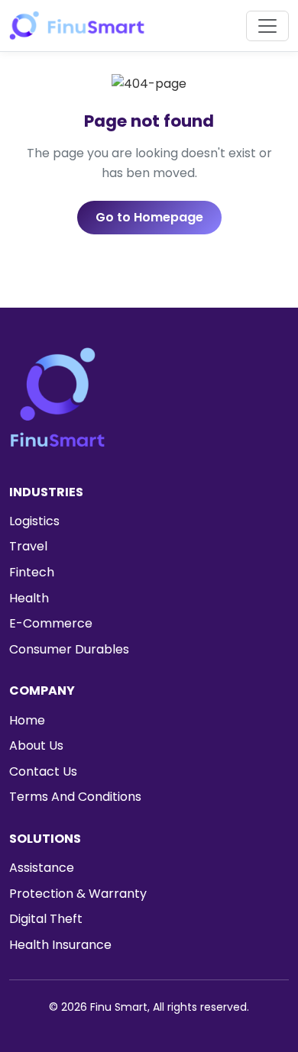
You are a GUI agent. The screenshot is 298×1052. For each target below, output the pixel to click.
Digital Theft (46, 919)
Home (27, 720)
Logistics (34, 521)
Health (29, 598)
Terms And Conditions (75, 796)
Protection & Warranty (78, 893)
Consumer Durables (69, 649)
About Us (36, 745)
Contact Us (43, 771)
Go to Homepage (149, 217)
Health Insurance (60, 945)
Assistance (41, 867)
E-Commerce (50, 623)
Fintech (31, 572)
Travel (28, 546)
